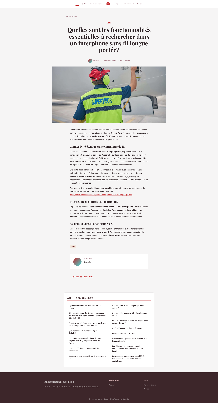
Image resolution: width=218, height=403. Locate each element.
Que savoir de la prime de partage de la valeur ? (128, 306)
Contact (146, 389)
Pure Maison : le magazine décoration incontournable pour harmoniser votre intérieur (127, 348)
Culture (84, 4)
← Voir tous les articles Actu (81, 277)
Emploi (117, 4)
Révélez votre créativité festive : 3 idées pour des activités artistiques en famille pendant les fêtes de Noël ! (87, 315)
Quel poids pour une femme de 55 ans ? (127, 328)
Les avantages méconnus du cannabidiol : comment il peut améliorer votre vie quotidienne (128, 358)
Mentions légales (150, 385)
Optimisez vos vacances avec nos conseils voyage (85, 306)
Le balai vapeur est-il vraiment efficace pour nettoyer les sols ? (130, 322)
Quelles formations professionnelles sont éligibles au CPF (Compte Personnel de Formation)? (85, 340)
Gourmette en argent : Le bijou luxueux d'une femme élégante (130, 339)
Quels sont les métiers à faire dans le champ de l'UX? (129, 314)
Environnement (128, 4)
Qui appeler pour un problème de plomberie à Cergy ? (87, 357)
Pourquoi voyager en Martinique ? (125, 333)
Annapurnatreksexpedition (59, 381)
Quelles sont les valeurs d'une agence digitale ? (83, 332)
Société (139, 4)
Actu (77, 4)
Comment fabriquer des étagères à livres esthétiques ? (85, 349)
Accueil (68, 16)
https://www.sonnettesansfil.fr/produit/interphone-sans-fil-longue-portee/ (101, 194)
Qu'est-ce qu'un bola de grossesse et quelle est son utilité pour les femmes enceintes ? (87, 324)
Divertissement (96, 4)
